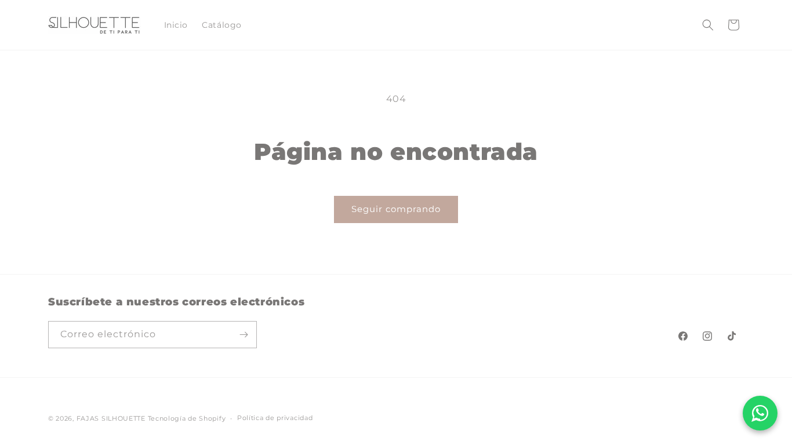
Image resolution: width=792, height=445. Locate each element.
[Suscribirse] (243, 334)
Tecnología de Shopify (187, 418)
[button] (708, 25)
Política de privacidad (275, 418)
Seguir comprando (396, 208)
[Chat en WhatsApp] (760, 413)
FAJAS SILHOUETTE (112, 418)
